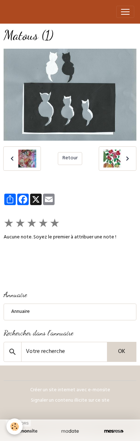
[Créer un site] (26, 431)
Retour (70, 158)
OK (121, 351)
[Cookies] (14, 426)
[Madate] (70, 431)
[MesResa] (114, 431)
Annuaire (20, 312)
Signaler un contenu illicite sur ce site (70, 401)
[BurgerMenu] (125, 12)
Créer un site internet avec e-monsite (70, 390)
